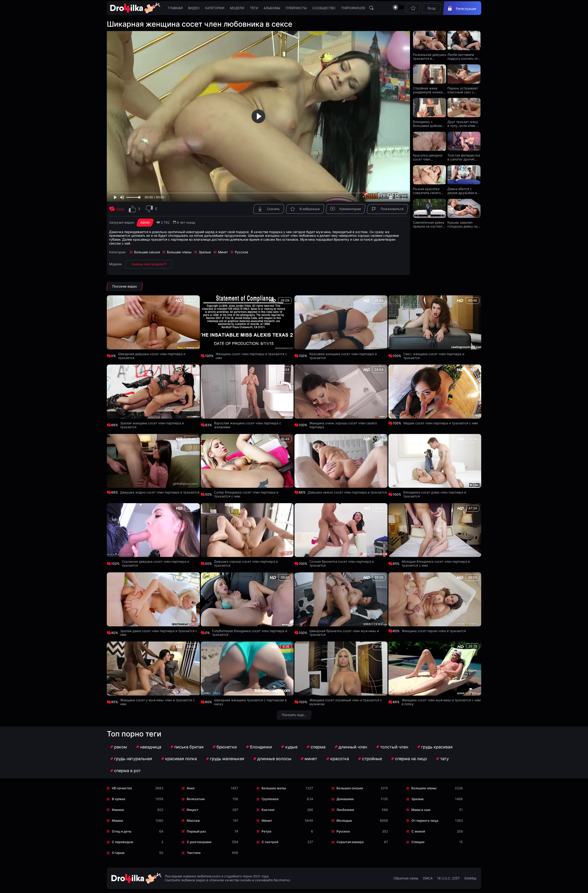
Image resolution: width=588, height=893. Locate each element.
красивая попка (181, 758)
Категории (214, 8)
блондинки (261, 747)
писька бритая (189, 747)
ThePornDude (353, 8)
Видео (194, 8)
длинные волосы (274, 758)
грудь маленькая (227, 758)
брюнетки (227, 747)
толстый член (394, 747)
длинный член (353, 747)
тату (444, 758)
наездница (150, 747)
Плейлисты (296, 8)
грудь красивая (436, 747)
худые (291, 747)
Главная (175, 8)
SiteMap (470, 878)
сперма (318, 747)
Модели (237, 8)
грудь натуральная (133, 758)
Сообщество (324, 8)
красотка (339, 758)
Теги (254, 8)
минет (311, 758)
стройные (372, 758)
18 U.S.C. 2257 (448, 878)
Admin (145, 222)
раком (120, 747)
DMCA (428, 878)
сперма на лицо (411, 758)
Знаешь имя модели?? (149, 264)
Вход (431, 8)
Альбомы (272, 8)
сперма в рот (127, 770)
